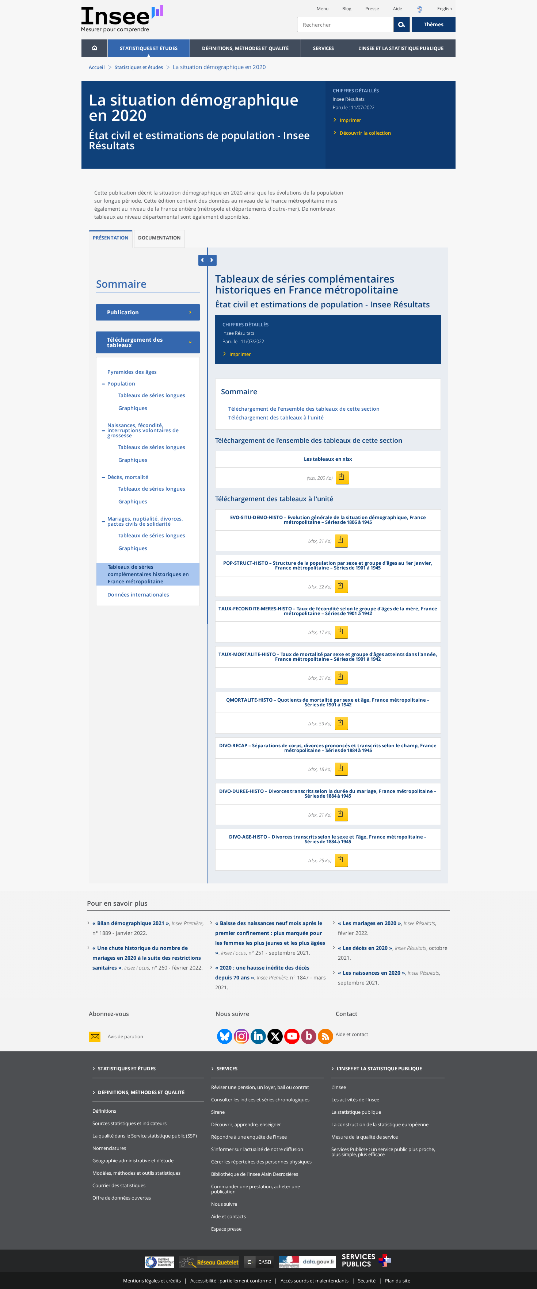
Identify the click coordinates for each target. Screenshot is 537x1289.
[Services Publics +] (366, 1267)
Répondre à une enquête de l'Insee (249, 1136)
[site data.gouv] (308, 1267)
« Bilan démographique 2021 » (130, 923)
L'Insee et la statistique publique (400, 48)
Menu (322, 8)
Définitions (104, 1111)
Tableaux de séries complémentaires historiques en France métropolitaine (148, 574)
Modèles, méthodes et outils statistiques (136, 1173)
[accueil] (94, 48)
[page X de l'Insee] (275, 1036)
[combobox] (376, 24)
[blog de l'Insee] (308, 1036)
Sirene (218, 1112)
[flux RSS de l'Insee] (325, 1036)
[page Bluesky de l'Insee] (224, 1036)
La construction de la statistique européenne (380, 1124)
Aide (397, 8)
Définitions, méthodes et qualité (245, 48)
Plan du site (397, 1280)
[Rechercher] (402, 24)
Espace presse (226, 1228)
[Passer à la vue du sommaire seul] (212, 260)
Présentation (111, 237)
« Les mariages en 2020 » (369, 923)
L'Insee (338, 1087)
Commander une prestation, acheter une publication (255, 1189)
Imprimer (350, 120)
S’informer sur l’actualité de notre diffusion (257, 1149)
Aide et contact (352, 1034)
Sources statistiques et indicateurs (129, 1123)
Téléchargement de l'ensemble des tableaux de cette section (304, 409)
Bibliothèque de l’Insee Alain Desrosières (254, 1174)
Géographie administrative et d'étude (133, 1160)
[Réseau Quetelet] (209, 1267)
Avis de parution (125, 1036)
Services (323, 48)
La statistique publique (356, 1112)
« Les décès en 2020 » (365, 947)
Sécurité (367, 1280)
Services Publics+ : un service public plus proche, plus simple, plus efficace (383, 1152)
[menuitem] (94, 48)
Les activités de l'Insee (355, 1099)
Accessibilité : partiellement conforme (230, 1280)
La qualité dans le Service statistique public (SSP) (144, 1135)
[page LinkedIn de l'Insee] (258, 1036)
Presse (372, 8)
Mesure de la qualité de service (364, 1136)
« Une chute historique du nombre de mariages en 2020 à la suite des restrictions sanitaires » (146, 957)
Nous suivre (224, 1204)
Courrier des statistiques (118, 1185)
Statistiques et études (149, 48)
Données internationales (138, 594)
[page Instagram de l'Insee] (240, 1036)
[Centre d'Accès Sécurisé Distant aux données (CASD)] (259, 1267)
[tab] (111, 239)
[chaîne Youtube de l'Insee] (292, 1036)
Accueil (97, 67)
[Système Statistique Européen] (160, 1267)
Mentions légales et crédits (152, 1280)
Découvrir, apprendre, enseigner (246, 1124)
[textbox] (345, 24)
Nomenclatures (109, 1148)
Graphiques (132, 407)
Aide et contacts (228, 1216)
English (444, 8)
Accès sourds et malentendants (315, 1280)
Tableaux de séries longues (151, 395)
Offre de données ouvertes (121, 1197)
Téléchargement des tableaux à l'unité (276, 418)
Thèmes (433, 24)
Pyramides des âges (132, 371)
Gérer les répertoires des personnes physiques (261, 1161)
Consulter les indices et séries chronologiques (260, 1099)
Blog (346, 8)
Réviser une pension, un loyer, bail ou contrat (260, 1087)
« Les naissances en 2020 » (371, 972)
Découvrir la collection (365, 133)
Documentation (159, 237)
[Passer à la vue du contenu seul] (203, 260)
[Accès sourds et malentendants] (419, 11)
